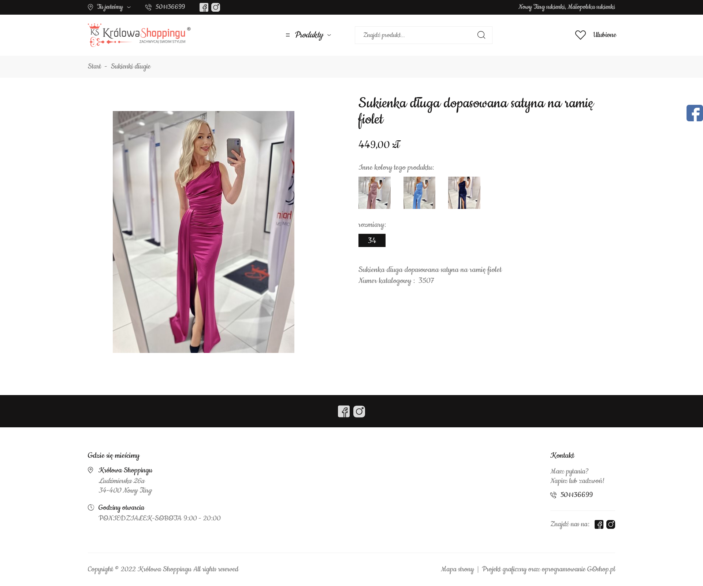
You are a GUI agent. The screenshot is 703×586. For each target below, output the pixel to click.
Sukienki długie (130, 66)
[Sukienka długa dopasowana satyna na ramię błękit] (419, 193)
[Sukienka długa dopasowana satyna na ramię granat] (464, 193)
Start (94, 66)
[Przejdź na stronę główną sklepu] (139, 35)
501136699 (170, 7)
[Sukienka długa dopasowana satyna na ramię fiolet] (203, 232)
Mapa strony (457, 569)
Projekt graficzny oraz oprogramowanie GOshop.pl (548, 569)
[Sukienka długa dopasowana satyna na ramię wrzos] (374, 193)
